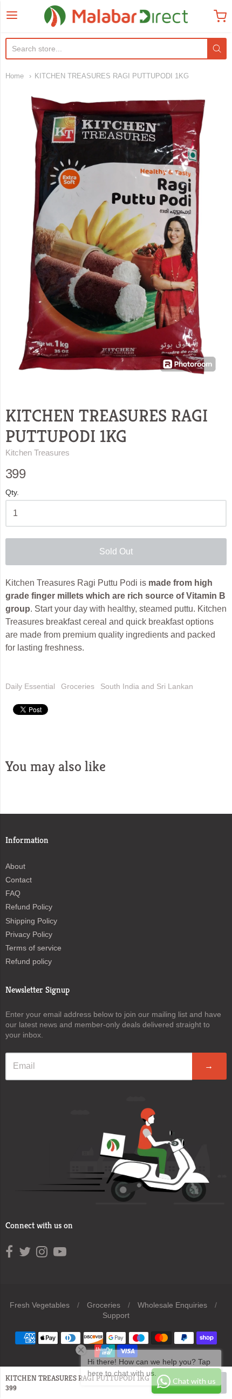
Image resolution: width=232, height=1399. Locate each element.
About (15, 866)
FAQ (13, 893)
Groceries (77, 686)
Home (14, 76)
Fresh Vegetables (40, 1305)
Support (116, 1315)
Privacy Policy (28, 934)
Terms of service (33, 947)
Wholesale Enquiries (172, 1305)
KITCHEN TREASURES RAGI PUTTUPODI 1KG (112, 76)
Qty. (12, 492)
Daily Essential (30, 686)
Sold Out (116, 551)
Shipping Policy (31, 920)
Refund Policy (28, 906)
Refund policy (28, 961)
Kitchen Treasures (37, 452)
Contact (18, 879)
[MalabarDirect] (116, 16)
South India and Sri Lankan (146, 686)
